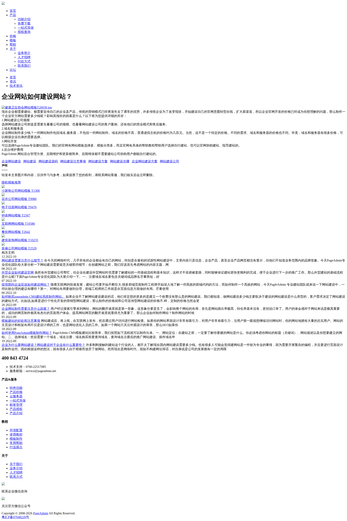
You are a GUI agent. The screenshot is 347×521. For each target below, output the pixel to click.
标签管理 (16, 404)
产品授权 (16, 409)
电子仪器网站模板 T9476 (19, 207)
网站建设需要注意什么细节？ (22, 260)
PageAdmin (40, 513)
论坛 (13, 70)
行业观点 (16, 447)
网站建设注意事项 (73, 161)
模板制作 (16, 438)
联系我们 (24, 65)
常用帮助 (16, 443)
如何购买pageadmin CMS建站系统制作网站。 (33, 296)
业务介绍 (16, 468)
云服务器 (16, 396)
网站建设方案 (98, 161)
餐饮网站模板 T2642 (16, 232)
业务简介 (24, 53)
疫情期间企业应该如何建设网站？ (26, 284)
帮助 (13, 44)
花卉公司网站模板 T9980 (19, 199)
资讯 (13, 81)
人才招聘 (24, 57)
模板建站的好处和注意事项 (21, 320)
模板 (13, 40)
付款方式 (24, 61)
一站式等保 (26, 27)
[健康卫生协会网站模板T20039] (27, 107)
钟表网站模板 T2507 (16, 215)
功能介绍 (24, 19)
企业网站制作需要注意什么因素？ (26, 308)
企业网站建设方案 (144, 161)
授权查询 (24, 32)
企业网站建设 (11, 161)
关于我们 (16, 464)
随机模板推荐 (11, 182)
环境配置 (16, 430)
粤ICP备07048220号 (15, 517)
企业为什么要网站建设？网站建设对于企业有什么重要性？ (43, 345)
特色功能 (16, 388)
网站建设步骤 (119, 161)
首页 (13, 10)
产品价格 (16, 392)
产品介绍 (16, 413)
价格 (13, 36)
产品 (13, 15)
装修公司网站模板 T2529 (19, 248)
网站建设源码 (48, 161)
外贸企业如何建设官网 (18, 272)
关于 (13, 48)
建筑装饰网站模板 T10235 (20, 240)
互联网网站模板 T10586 (18, 223)
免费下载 (24, 23)
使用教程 (16, 434)
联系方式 (16, 476)
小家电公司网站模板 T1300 (21, 190)
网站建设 (29, 161)
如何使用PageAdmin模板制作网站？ (27, 332)
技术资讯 (16, 85)
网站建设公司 (169, 161)
